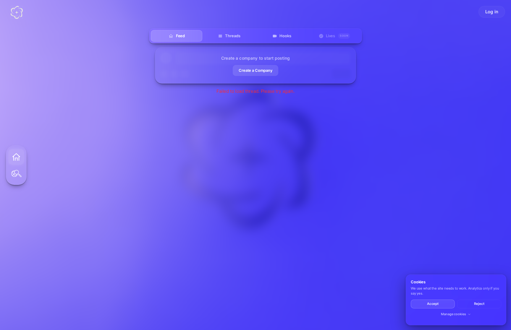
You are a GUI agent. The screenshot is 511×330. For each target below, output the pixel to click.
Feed (180, 35)
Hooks (285, 35)
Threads (232, 35)
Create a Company (255, 70)
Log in (491, 11)
